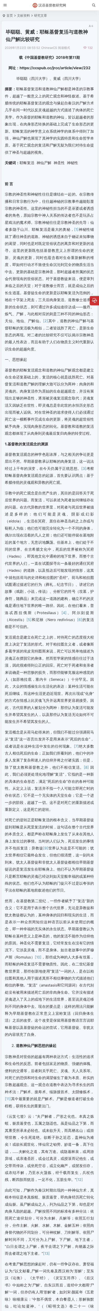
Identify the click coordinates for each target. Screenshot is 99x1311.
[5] (29, 619)
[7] (76, 746)
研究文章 (40, 15)
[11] (8, 1098)
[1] (76, 229)
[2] (45, 320)
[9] (45, 848)
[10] (38, 957)
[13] (46, 1253)
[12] (79, 1179)
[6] (79, 619)
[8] (86, 767)
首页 (9, 15)
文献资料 (23, 15)
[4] (64, 612)
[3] (83, 468)
